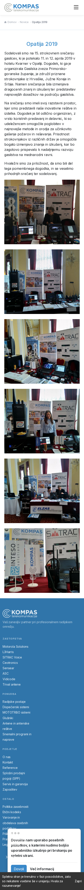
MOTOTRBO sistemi (16, 712)
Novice (24, 22)
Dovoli (19, 869)
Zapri (78, 881)
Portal (13, 857)
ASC (6, 673)
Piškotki (8, 834)
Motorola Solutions (15, 646)
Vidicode (9, 679)
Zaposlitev (10, 789)
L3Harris (8, 652)
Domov (12, 22)
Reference (10, 767)
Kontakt (8, 762)
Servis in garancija (15, 784)
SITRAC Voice (12, 657)
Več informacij (42, 869)
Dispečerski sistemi (16, 707)
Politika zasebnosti (15, 806)
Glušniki (8, 718)
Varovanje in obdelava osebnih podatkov (15, 823)
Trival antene (12, 684)
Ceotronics (10, 662)
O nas (7, 757)
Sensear (8, 668)
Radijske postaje (14, 701)
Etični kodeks (12, 812)
